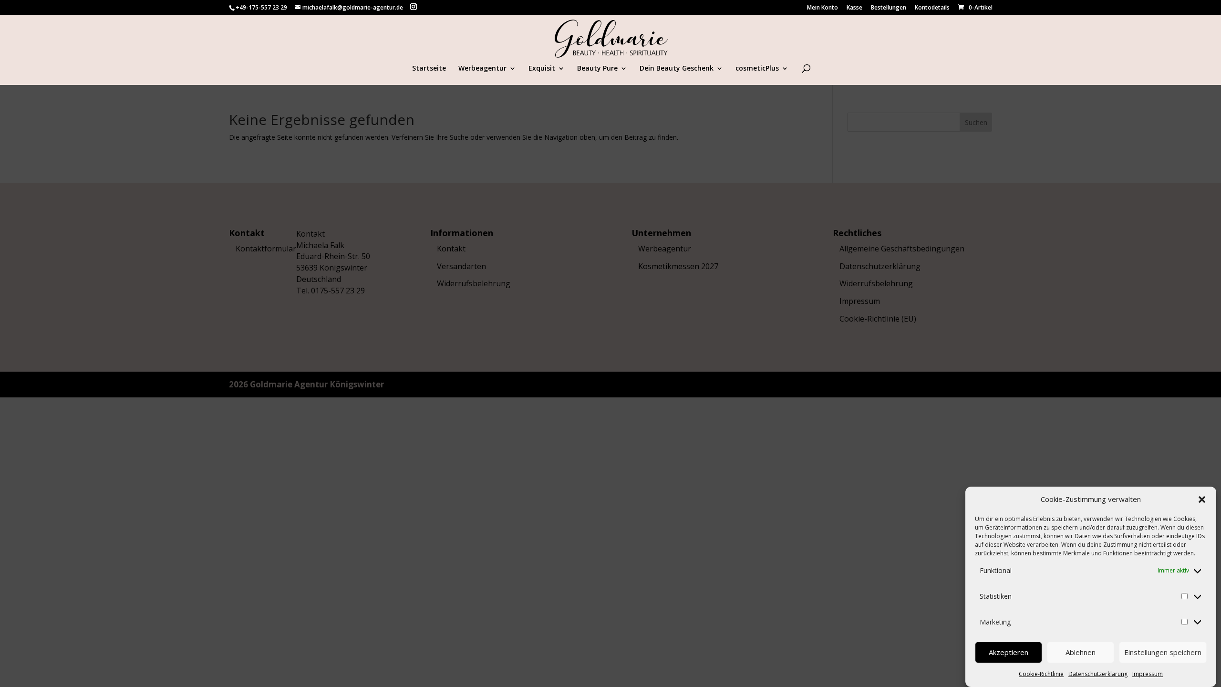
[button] (1202, 499)
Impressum (1147, 674)
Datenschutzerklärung (1098, 674)
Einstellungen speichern (1162, 652)
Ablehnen (1081, 652)
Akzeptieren (1008, 652)
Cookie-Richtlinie (1041, 674)
